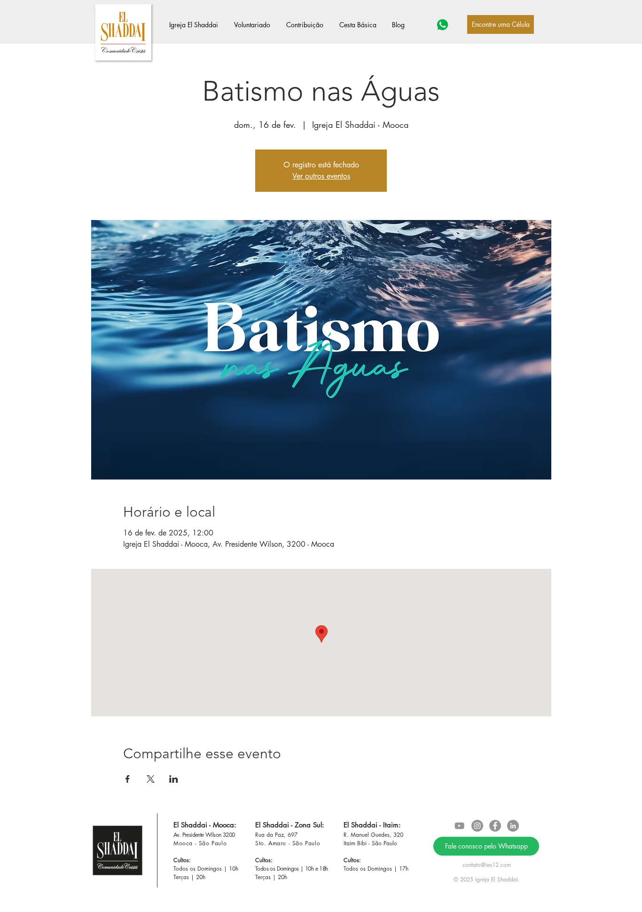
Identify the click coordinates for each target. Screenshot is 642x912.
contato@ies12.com (486, 865)
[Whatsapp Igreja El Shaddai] (442, 25)
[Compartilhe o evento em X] (150, 779)
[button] (196, 25)
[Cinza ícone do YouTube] (459, 826)
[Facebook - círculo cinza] (495, 826)
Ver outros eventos (321, 176)
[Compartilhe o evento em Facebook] (127, 779)
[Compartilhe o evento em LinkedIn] (173, 779)
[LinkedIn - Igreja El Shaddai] (513, 826)
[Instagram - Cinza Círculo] (477, 826)
